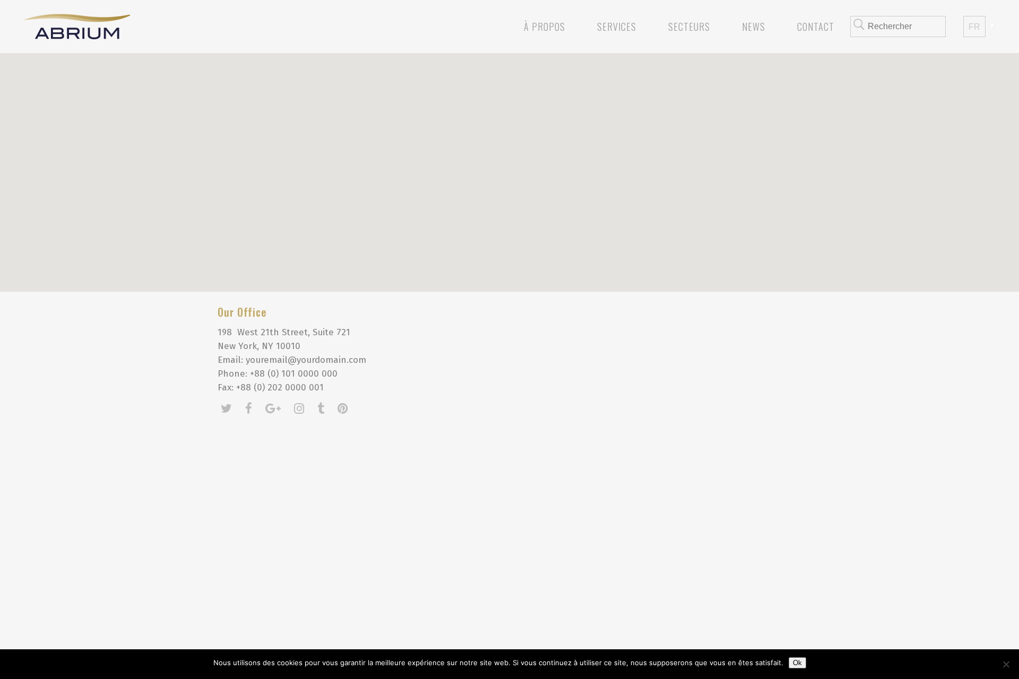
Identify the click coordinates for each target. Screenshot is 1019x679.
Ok (797, 663)
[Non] (1005, 664)
